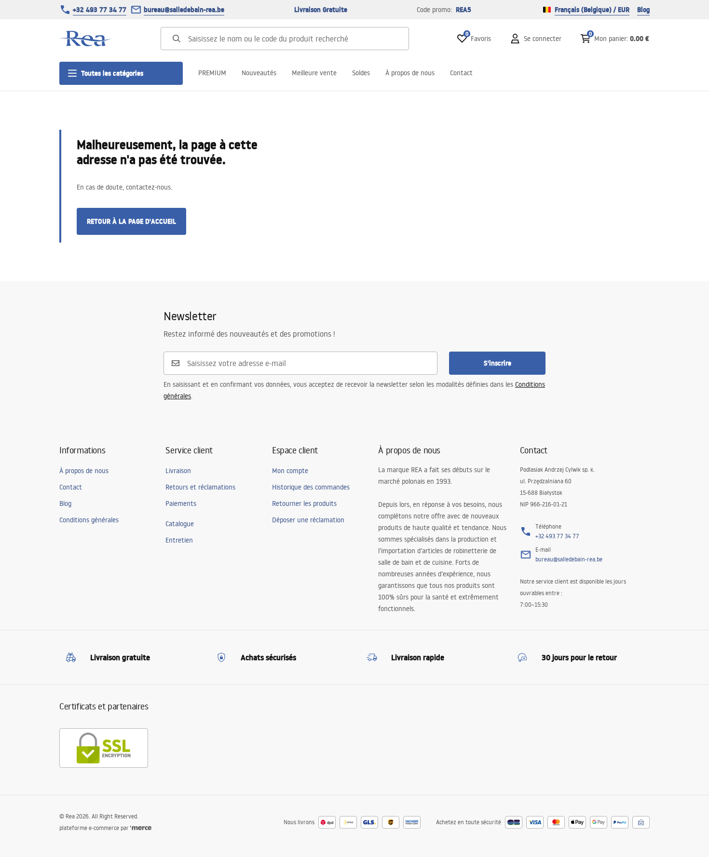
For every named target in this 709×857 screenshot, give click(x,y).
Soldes (361, 72)
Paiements (180, 503)
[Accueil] (85, 38)
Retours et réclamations (200, 487)
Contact (461, 72)
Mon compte (290, 470)
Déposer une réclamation (308, 520)
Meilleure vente (314, 72)
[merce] (140, 827)
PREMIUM (212, 72)
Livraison (178, 470)
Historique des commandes (311, 487)
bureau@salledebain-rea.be (184, 9)
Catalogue (179, 523)
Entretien (179, 540)
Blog (643, 9)
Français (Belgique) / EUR (592, 9)
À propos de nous (410, 72)
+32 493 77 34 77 (99, 9)
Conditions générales (89, 520)
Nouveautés (259, 72)
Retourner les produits (304, 503)
